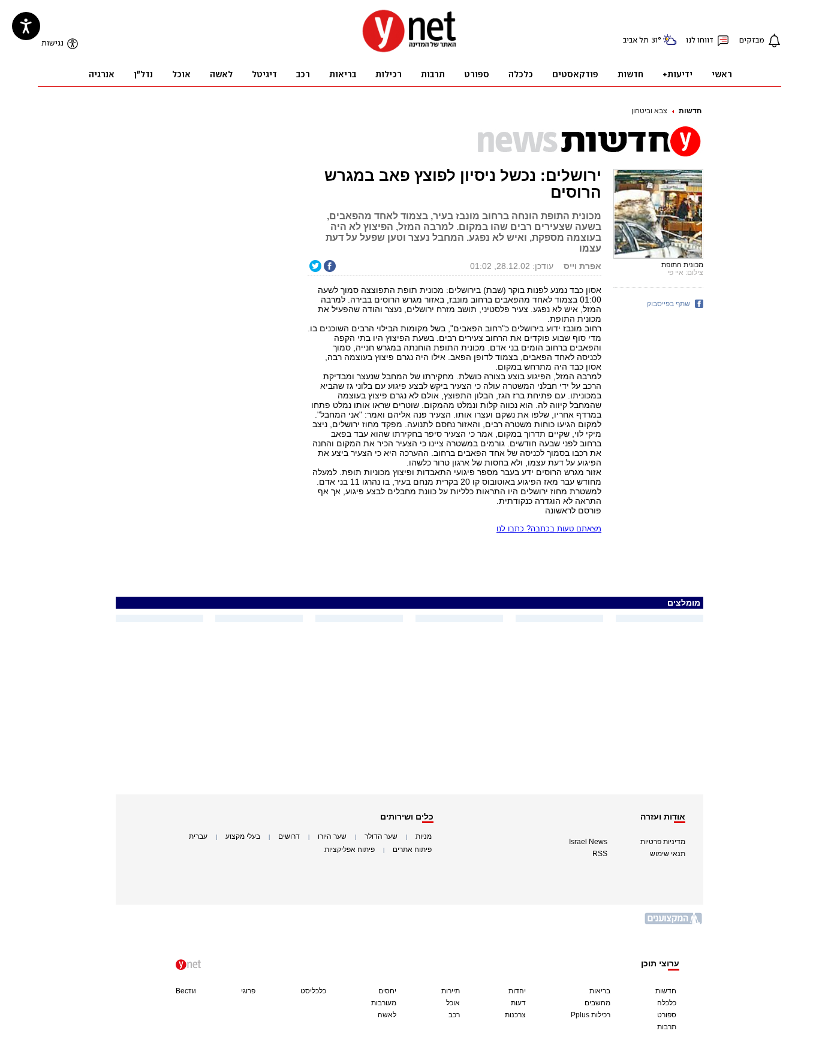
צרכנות (515, 1015)
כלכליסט (313, 991)
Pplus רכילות (590, 1015)
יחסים (387, 991)
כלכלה (666, 1003)
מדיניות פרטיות (662, 842)
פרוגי (248, 991)
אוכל (453, 1003)
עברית (198, 836)
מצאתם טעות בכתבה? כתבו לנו (548, 528)
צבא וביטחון (649, 111)
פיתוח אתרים (412, 849)
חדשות (690, 111)
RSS (599, 854)
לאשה (387, 1015)
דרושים (289, 836)
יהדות (517, 991)
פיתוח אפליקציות (349, 849)
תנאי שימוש (667, 854)
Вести (186, 991)
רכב (454, 1015)
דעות (518, 1003)
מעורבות (383, 1003)
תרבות (666, 1027)
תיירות (450, 991)
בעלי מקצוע (242, 836)
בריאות (599, 991)
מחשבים (597, 1003)
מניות (423, 836)
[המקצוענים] (674, 922)
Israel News (588, 842)
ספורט (666, 1015)
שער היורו (332, 836)
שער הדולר (381, 836)
